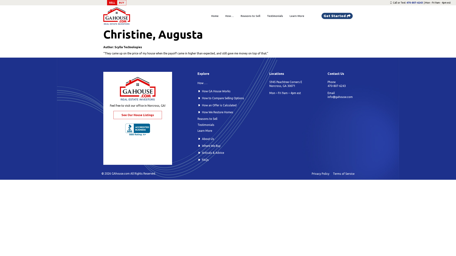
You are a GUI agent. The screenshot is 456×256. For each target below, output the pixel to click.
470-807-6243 (414, 2)
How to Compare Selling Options (223, 98)
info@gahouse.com (340, 96)
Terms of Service (343, 173)
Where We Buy (211, 145)
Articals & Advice (213, 152)
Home (215, 15)
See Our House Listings (137, 115)
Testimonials (275, 15)
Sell (112, 2)
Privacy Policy (320, 173)
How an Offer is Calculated (219, 105)
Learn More (297, 15)
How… (229, 15)
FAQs (205, 159)
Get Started (335, 15)
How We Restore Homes (217, 112)
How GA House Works (216, 91)
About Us (208, 138)
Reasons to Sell (250, 15)
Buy (121, 2)
